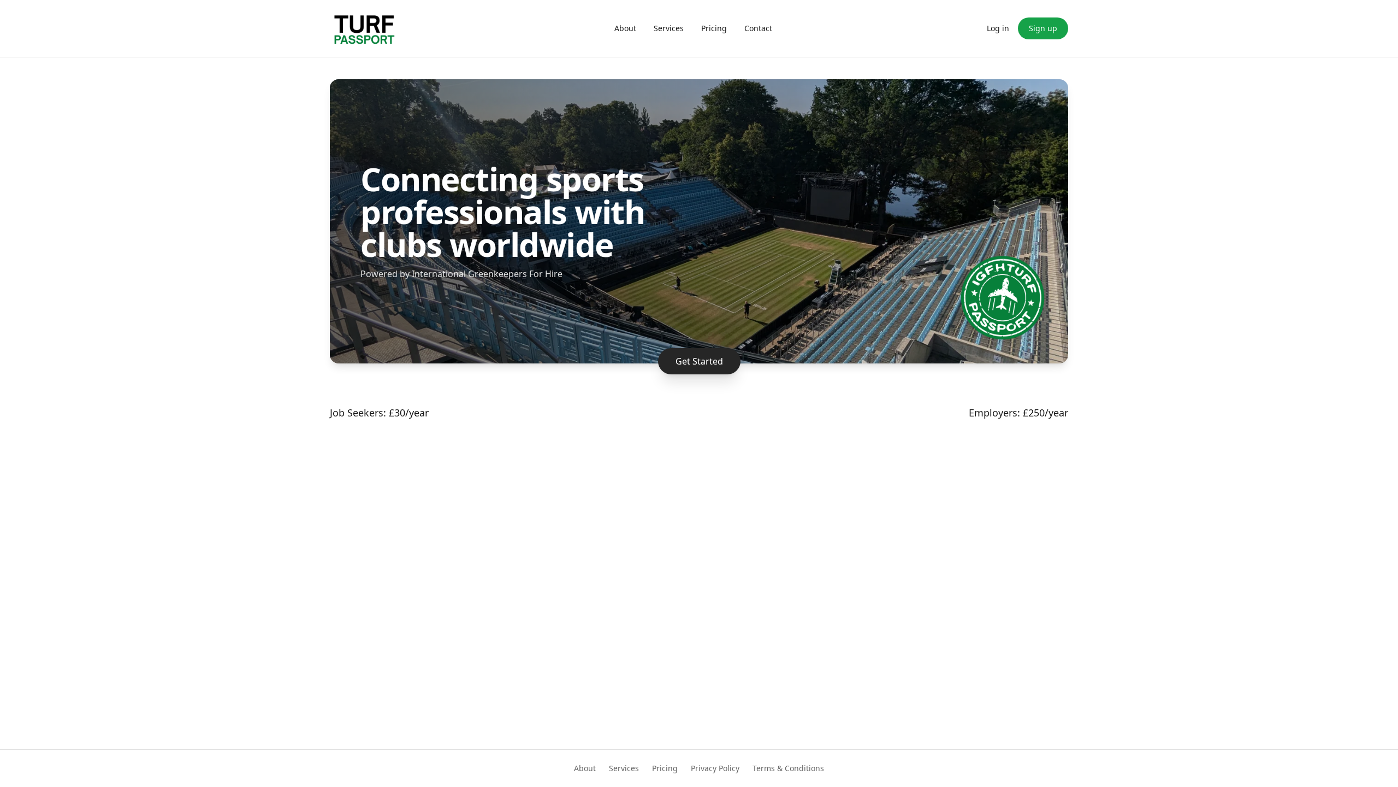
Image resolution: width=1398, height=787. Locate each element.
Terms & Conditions (788, 768)
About (625, 28)
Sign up (1043, 28)
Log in (998, 28)
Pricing (714, 28)
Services (669, 28)
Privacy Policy (715, 768)
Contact (758, 28)
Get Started (699, 361)
